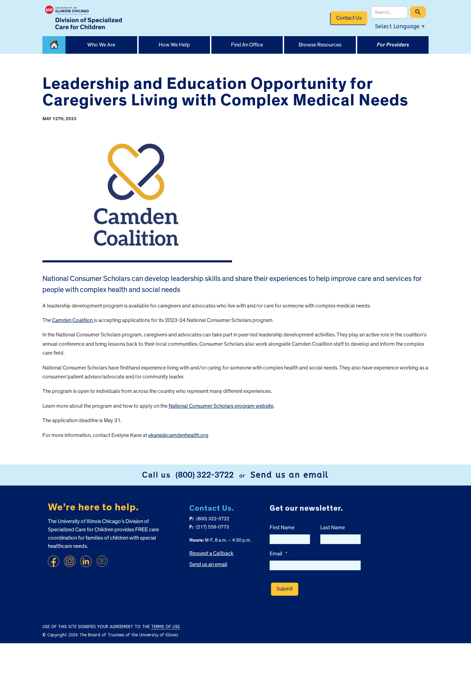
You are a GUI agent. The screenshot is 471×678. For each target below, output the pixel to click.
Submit (285, 589)
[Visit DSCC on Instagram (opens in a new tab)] (69, 561)
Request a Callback (211, 553)
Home (54, 45)
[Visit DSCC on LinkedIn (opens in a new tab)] (85, 561)
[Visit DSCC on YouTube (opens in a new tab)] (102, 561)
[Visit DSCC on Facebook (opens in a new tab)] (53, 561)
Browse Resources (320, 45)
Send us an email (289, 475)
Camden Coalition (73, 320)
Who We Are (101, 45)
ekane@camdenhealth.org (178, 435)
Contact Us (349, 18)
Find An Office (247, 45)
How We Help (174, 45)
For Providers (393, 45)
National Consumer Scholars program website (221, 406)
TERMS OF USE (165, 626)
